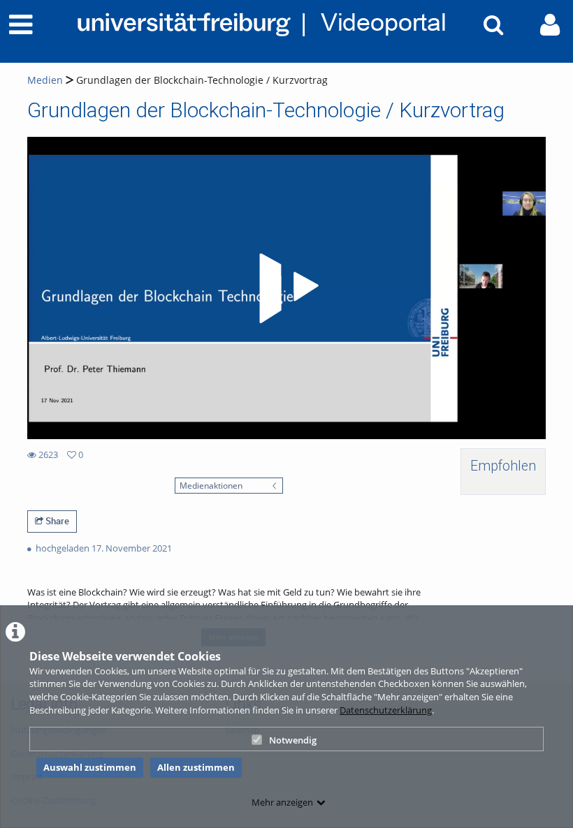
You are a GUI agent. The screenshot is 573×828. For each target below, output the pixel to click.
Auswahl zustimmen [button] (89, 767)
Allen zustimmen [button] (196, 767)
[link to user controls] (550, 25)
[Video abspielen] (286, 288)
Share (56, 521)
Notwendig (293, 740)
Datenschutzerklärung (386, 710)
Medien (45, 80)
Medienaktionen (211, 485)
